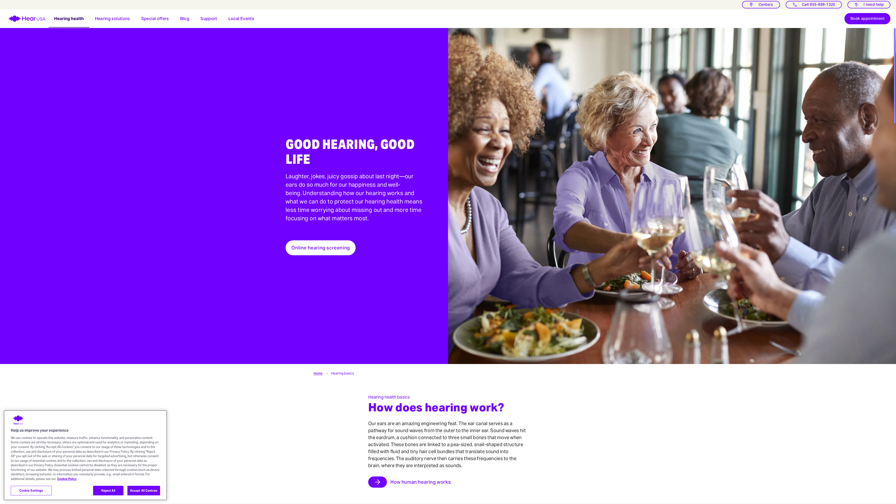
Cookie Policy (67, 479)
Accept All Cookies (144, 491)
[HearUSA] (24, 18)
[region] (85, 455)
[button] (69, 18)
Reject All (108, 491)
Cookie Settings (31, 491)
